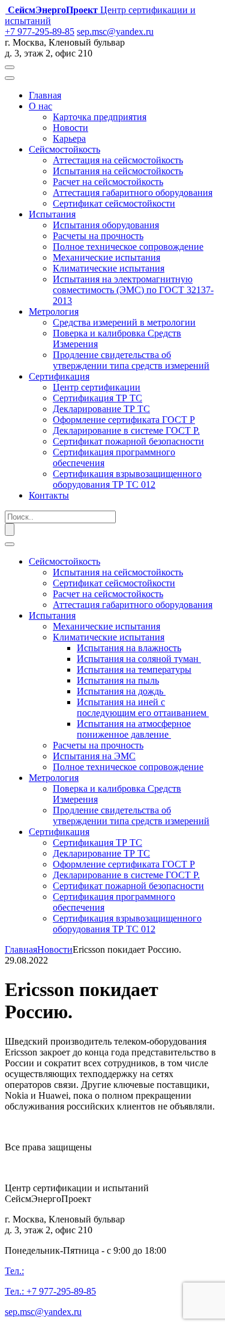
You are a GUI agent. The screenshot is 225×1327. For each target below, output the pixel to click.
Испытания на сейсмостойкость (118, 171)
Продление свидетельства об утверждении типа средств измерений (131, 360)
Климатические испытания (108, 268)
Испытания (52, 214)
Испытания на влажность (129, 648)
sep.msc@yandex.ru (43, 1312)
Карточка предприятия (99, 117)
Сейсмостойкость (64, 149)
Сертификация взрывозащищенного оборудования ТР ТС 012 (127, 479)
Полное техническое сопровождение (128, 246)
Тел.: (14, 1271)
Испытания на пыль (118, 680)
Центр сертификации (96, 387)
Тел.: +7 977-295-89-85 (50, 1291)
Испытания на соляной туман (139, 659)
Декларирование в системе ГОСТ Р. (126, 430)
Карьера (69, 138)
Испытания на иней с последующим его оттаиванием (143, 707)
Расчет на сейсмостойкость (108, 182)
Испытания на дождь (121, 691)
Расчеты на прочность (98, 236)
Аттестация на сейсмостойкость (118, 160)
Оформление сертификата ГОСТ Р (124, 419)
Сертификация (59, 376)
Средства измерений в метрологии (124, 322)
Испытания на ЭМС (94, 756)
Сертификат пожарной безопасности (128, 441)
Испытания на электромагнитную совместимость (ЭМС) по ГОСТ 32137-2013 (133, 290)
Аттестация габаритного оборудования (132, 192)
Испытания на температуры (134, 669)
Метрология (54, 311)
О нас (40, 106)
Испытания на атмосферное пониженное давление (134, 728)
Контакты (49, 495)
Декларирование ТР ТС (101, 409)
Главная (45, 95)
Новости (70, 128)
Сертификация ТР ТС (97, 398)
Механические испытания (106, 257)
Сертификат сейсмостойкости (114, 203)
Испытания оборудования (106, 225)
